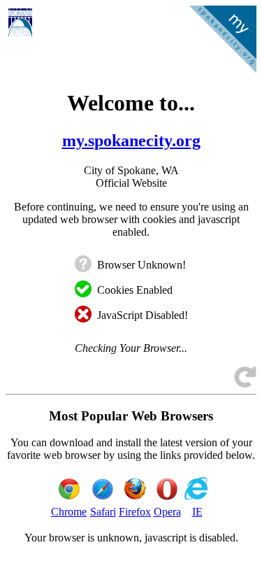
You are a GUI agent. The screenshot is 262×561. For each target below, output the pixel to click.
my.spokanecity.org (131, 141)
